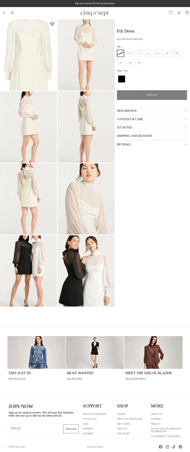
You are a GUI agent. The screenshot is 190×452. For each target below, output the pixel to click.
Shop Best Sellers (74, 378)
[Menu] (4, 12)
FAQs (86, 424)
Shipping (88, 428)
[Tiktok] (174, 447)
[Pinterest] (180, 447)
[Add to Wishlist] (52, 24)
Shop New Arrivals (16, 378)
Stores (121, 414)
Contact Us (90, 419)
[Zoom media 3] (28, 127)
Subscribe (71, 428)
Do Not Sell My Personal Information (166, 430)
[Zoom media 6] (86, 199)
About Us (156, 414)
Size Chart (123, 433)
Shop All (122, 428)
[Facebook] (160, 447)
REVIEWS (123, 144)
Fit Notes (124, 127)
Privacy (155, 424)
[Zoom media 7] (28, 271)
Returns (88, 433)
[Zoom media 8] (86, 271)
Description (127, 110)
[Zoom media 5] (28, 199)
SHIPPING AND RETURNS (134, 135)
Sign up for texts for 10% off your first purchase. (95, 3)
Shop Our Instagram (129, 419)
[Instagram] (167, 447)
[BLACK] (121, 79)
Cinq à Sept (20, 447)
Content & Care (130, 119)
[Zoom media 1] (28, 55)
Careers (156, 419)
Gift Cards (123, 424)
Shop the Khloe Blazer (135, 378)
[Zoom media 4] (86, 127)
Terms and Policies (95, 447)
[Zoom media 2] (86, 55)
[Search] (12, 13)
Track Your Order (94, 414)
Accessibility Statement (166, 436)
